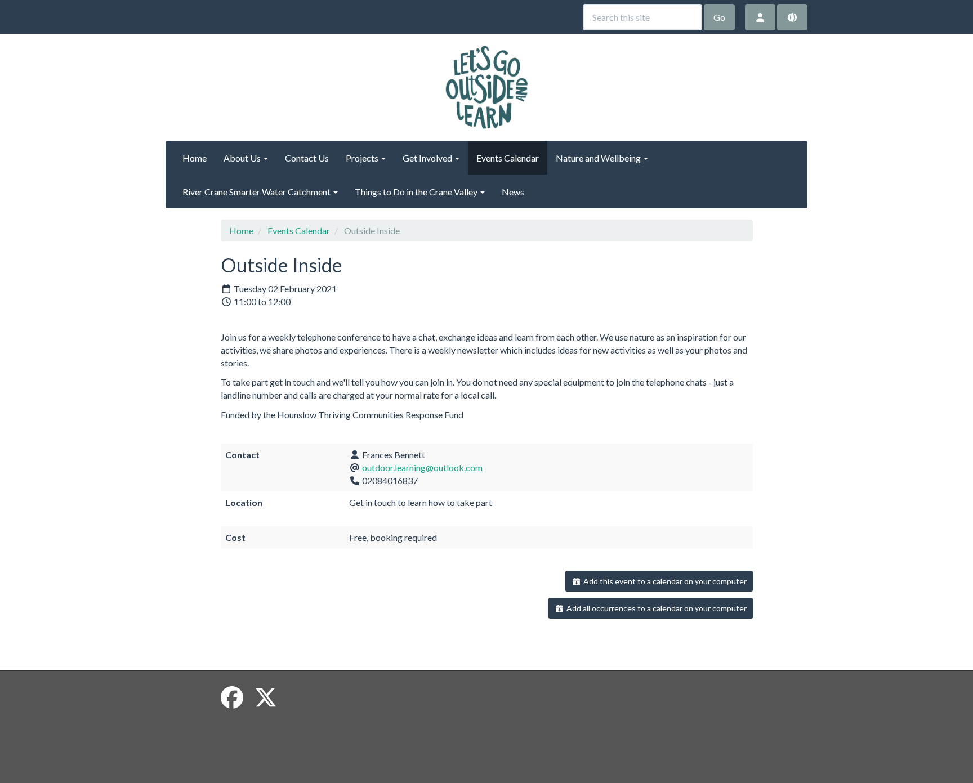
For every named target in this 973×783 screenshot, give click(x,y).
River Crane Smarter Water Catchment (257, 191)
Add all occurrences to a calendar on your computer (656, 608)
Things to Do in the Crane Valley (417, 191)
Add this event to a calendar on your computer (664, 581)
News (513, 191)
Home (194, 158)
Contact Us (307, 158)
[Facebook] (232, 697)
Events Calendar (507, 158)
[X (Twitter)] (266, 697)
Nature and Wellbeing (599, 158)
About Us (243, 158)
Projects (363, 158)
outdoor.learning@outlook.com (422, 467)
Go (719, 17)
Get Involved (428, 158)
